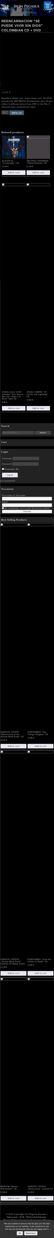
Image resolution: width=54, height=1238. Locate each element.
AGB (21, 1217)
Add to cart (16, 113)
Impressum (12, 1217)
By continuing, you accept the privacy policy (27, 508)
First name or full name (13, 495)
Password (6, 464)
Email (5, 502)
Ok (20, 1233)
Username (7, 458)
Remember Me (11, 469)
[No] (50, 1229)
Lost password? (7, 481)
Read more (31, 1233)
